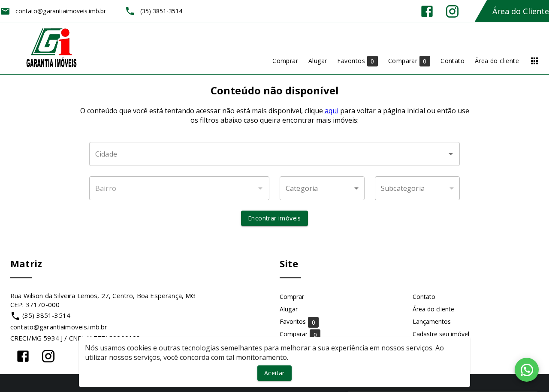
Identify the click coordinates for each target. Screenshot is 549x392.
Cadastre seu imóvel (441, 334)
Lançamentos (432, 321)
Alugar (289, 309)
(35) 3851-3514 (46, 315)
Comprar (292, 296)
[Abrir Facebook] (426, 11)
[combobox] (274, 154)
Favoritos (297, 321)
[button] (322, 188)
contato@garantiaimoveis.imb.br (58, 327)
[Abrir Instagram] (452, 11)
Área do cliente (433, 309)
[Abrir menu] (534, 61)
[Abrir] (451, 154)
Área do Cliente (520, 11)
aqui (331, 110)
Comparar (298, 334)
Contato (424, 296)
